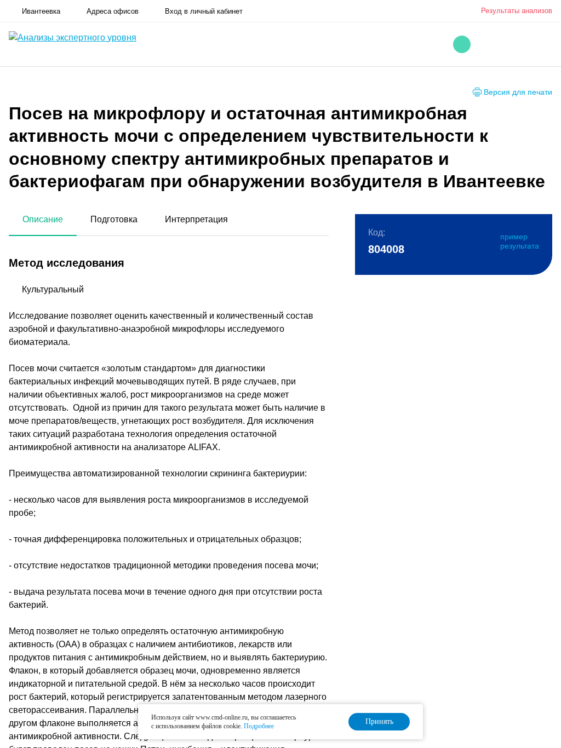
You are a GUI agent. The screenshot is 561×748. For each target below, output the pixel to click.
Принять (379, 721)
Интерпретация (196, 219)
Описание (42, 219)
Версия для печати (518, 92)
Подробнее (259, 726)
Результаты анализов (516, 11)
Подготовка (114, 219)
